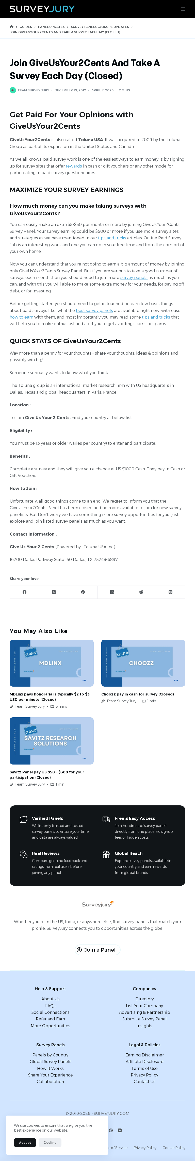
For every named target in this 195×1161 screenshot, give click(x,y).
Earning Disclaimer (144, 1055)
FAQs (50, 1005)
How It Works (50, 1068)
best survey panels (94, 310)
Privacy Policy (144, 1075)
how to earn (21, 317)
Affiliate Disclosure (145, 1061)
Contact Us (144, 1081)
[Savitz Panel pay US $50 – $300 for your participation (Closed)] (52, 741)
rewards (74, 166)
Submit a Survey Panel (144, 1019)
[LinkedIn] (112, 592)
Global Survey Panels (50, 1061)
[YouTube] (120, 1130)
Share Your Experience (50, 1075)
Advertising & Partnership (144, 1012)
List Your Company (144, 1005)
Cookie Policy (173, 1148)
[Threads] (170, 592)
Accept (25, 1142)
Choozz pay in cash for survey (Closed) (137, 694)
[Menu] (183, 9)
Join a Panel (100, 950)
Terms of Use (144, 1068)
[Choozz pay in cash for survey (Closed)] (143, 663)
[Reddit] (141, 592)
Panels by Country (50, 1055)
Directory (144, 999)
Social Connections (50, 1012)
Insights (144, 1025)
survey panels (134, 277)
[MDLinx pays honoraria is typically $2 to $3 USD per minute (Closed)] (52, 663)
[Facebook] (24, 592)
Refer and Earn (50, 1019)
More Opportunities (50, 1025)
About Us (50, 999)
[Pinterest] (83, 592)
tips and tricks (112, 238)
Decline (50, 1142)
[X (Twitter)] (53, 592)
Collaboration (50, 1081)
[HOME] (11, 27)
